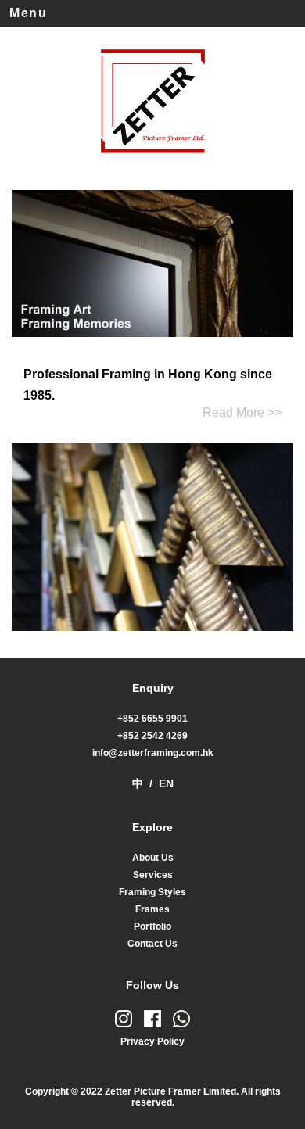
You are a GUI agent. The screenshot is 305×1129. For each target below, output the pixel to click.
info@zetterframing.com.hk (153, 752)
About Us (153, 857)
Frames (152, 909)
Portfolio (152, 926)
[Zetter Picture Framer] (152, 159)
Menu (28, 13)
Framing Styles (152, 892)
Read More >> (242, 412)
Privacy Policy (152, 1041)
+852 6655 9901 (152, 718)
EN (166, 783)
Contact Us (152, 943)
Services (153, 874)
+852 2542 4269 (152, 735)
